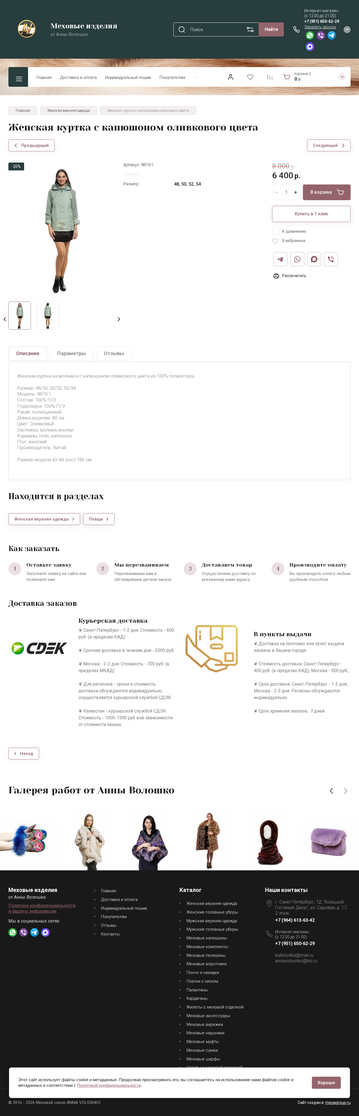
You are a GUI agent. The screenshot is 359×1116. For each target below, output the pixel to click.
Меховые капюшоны (207, 938)
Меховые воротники (207, 963)
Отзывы (108, 925)
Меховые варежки (205, 1024)
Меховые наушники (205, 1032)
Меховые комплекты (207, 946)
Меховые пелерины (206, 955)
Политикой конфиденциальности (109, 1085)
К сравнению (294, 231)
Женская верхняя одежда (212, 903)
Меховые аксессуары (208, 1015)
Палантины (197, 989)
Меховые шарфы (203, 1059)
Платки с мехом (202, 981)
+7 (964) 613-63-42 (295, 920)
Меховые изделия (84, 26)
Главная (44, 77)
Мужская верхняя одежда (212, 920)
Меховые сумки (202, 1050)
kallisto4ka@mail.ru (294, 955)
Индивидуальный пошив (128, 77)
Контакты (110, 934)
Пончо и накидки (203, 972)
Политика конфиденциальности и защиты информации (41, 908)
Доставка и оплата (78, 77)
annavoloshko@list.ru (296, 961)
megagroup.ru (338, 1102)
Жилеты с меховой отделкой (215, 1007)
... (196, 76)
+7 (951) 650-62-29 (321, 21)
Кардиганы (197, 998)
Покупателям (172, 77)
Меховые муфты (203, 1041)
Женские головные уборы (212, 912)
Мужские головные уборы (212, 929)
